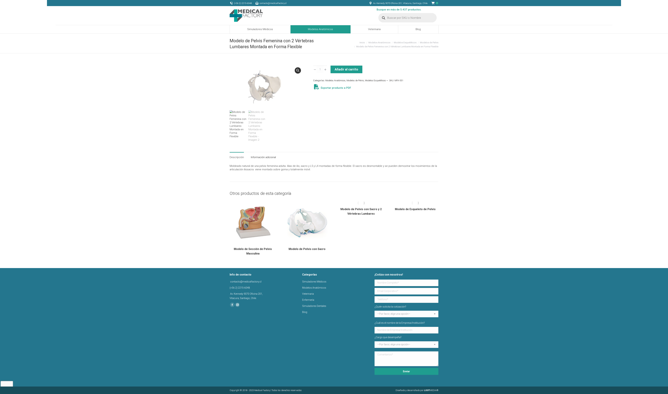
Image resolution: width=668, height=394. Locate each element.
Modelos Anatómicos (335, 80)
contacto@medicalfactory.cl (273, 3)
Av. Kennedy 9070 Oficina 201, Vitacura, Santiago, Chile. (400, 3)
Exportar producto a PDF (335, 87)
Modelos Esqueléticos (375, 80)
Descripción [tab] (237, 157)
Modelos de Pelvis (355, 80)
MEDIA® (431, 390)
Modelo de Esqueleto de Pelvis (415, 209)
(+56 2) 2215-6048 (243, 3)
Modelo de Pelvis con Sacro (307, 249)
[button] (298, 70)
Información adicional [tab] (263, 157)
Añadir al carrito (346, 69)
